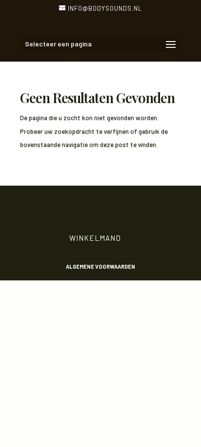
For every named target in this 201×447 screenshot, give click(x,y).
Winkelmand (95, 238)
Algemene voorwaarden (100, 266)
